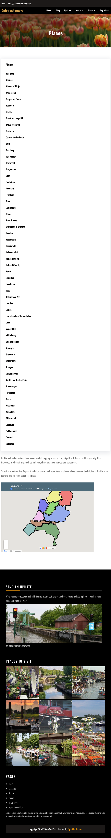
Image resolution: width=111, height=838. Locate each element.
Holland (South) (13, 265)
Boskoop (10, 105)
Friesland (10, 195)
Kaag (8, 290)
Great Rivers (11, 220)
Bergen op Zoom (13, 99)
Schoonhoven (12, 373)
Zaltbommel (11, 431)
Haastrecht (11, 239)
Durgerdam (11, 169)
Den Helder (11, 156)
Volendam (10, 412)
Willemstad (11, 418)
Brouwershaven (13, 124)
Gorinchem (11, 207)
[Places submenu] (94, 10)
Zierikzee (10, 443)
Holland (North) (13, 258)
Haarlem (9, 233)
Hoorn (8, 271)
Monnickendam (13, 341)
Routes (79, 10)
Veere (8, 399)
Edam (8, 175)
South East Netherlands (16, 380)
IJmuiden (10, 278)
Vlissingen (10, 405)
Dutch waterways (12, 10)
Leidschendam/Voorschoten (18, 316)
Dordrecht (10, 163)
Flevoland (10, 188)
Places (91, 10)
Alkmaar (9, 80)
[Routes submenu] (82, 10)
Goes (8, 201)
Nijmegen (10, 348)
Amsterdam (11, 92)
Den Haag (10, 150)
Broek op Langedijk (14, 118)
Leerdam (9, 303)
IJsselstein (10, 284)
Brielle (9, 112)
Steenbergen (11, 386)
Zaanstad (10, 424)
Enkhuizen (10, 182)
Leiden (9, 309)
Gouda (8, 214)
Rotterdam (11, 360)
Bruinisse (10, 131)
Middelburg (11, 335)
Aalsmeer (10, 73)
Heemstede (11, 246)
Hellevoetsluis (12, 252)
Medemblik (11, 329)
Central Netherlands (15, 137)
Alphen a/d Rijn (13, 86)
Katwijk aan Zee (13, 297)
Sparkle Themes (75, 829)
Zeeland (9, 437)
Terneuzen (10, 392)
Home (48, 10)
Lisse (8, 322)
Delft (8, 143)
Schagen (9, 367)
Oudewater (10, 354)
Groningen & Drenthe (15, 226)
